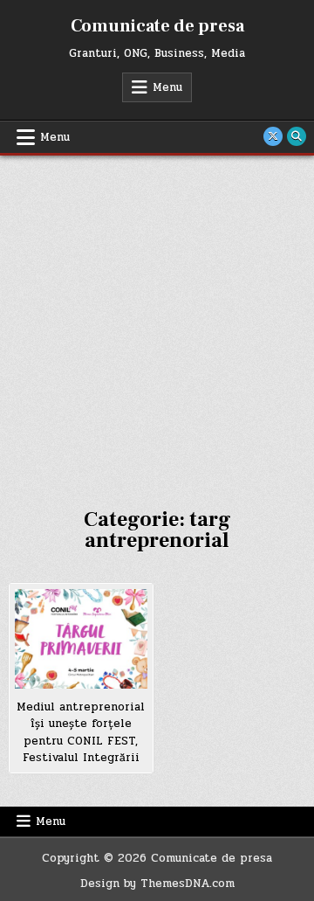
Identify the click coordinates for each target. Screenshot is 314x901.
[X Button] (273, 136)
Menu (167, 87)
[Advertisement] (157, 321)
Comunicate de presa (157, 26)
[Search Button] (296, 136)
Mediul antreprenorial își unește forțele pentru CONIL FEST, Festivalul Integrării (81, 732)
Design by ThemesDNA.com (157, 883)
